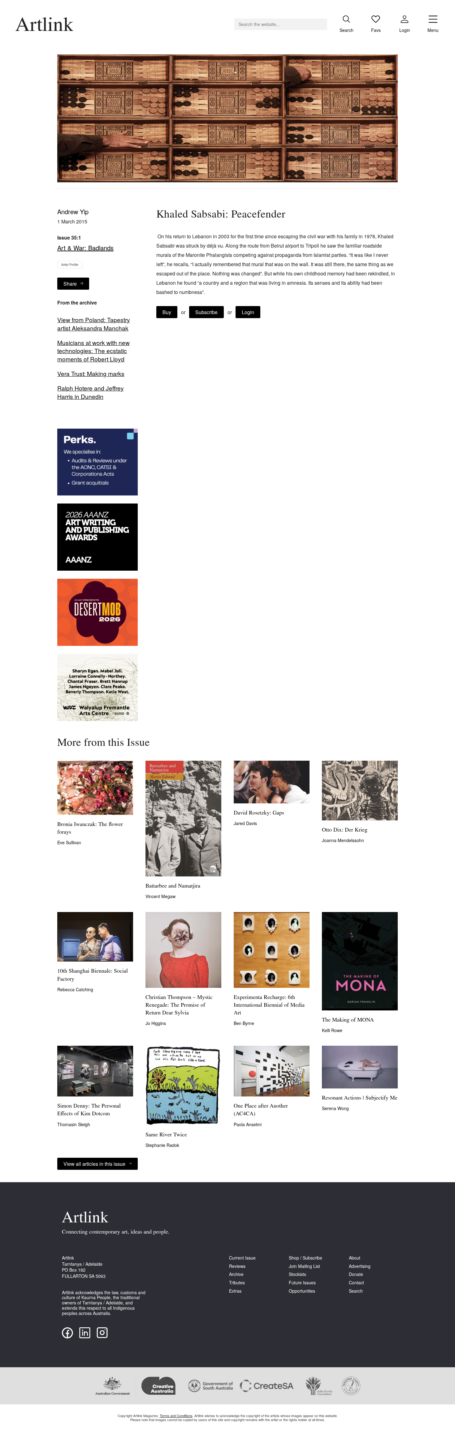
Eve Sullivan (69, 842)
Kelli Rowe (332, 1030)
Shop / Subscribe (305, 1258)
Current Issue (242, 1258)
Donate (356, 1274)
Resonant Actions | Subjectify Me (359, 1098)
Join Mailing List (304, 1266)
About (354, 1258)
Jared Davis (245, 823)
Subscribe (206, 312)
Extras (235, 1291)
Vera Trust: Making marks (90, 374)
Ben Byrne (244, 1023)
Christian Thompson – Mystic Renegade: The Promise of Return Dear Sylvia (179, 1005)
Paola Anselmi (248, 1124)
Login (248, 312)
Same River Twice (166, 1135)
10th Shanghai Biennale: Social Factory (92, 975)
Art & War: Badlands (85, 248)
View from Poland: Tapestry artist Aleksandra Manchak (93, 324)
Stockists (297, 1274)
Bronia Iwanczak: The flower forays (90, 828)
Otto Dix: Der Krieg (344, 830)
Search (356, 1291)
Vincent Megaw (160, 896)
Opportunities (302, 1291)
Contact (356, 1283)
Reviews (237, 1266)
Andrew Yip (73, 211)
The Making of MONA (348, 1020)
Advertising (359, 1266)
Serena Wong (335, 1108)
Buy (166, 312)
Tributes (237, 1283)
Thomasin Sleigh (73, 1124)
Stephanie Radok (162, 1145)
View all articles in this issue (94, 1163)
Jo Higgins (155, 1023)
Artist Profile (69, 264)
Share (70, 283)
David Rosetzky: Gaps (259, 813)
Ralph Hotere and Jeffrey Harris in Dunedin (90, 392)
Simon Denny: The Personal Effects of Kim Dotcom (89, 1110)
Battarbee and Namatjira (172, 886)
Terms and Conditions (176, 1415)
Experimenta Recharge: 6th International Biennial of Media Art (269, 1005)
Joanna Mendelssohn (343, 840)
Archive (236, 1274)
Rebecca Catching (75, 989)
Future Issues (302, 1283)
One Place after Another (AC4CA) (261, 1110)
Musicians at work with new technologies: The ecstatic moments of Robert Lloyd (93, 351)
